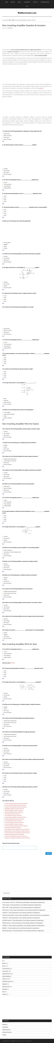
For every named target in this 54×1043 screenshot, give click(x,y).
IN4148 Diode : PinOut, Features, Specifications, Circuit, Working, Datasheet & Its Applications (23, 910)
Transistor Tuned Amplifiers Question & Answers (16, 836)
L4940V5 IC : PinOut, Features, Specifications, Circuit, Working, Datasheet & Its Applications (23, 925)
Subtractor (6, 400)
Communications (6, 968)
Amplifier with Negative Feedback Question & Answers (17, 838)
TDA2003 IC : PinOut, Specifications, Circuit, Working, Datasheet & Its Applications (21, 912)
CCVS (5, 196)
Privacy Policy (29, 1040)
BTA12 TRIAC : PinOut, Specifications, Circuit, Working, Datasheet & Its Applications (21, 907)
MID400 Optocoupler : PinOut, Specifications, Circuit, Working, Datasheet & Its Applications (23, 930)
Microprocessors (6, 986)
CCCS (5, 198)
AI (2, 960)
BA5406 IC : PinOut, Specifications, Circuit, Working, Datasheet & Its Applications (20, 928)
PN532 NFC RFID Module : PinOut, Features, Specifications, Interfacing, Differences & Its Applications (25, 915)
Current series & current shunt (10, 460)
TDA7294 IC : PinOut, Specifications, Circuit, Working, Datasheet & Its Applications (21, 917)
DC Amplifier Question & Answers (12, 814)
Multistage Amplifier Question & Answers (14, 808)
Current (5, 182)
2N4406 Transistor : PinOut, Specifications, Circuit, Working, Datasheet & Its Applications (22, 923)
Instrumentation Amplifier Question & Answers (15, 817)
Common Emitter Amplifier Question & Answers (16, 807)
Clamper (5, 248)
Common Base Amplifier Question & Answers (15, 805)
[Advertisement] (27, 157)
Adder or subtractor (8, 417)
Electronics (4, 979)
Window (5, 285)
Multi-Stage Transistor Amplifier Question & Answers (17, 829)
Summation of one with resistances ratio (12, 552)
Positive (5, 447)
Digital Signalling (6, 976)
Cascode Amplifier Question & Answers (14, 824)
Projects (4, 994)
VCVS (5, 199)
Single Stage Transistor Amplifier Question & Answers (17, 831)
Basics (3, 966)
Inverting (5, 168)
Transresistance (7, 186)
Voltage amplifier (7, 187)
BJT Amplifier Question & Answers (13, 827)
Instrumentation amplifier (9, 414)
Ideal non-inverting (8, 135)
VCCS (5, 201)
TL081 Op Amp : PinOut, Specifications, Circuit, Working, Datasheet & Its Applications (21, 905)
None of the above (7, 139)
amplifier (41, 88)
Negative (6, 445)
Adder (5, 398)
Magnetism (5, 984)
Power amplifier (7, 412)
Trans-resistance (7, 503)
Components (5, 971)
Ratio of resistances (8, 550)
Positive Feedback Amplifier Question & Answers (16, 826)
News (3, 991)
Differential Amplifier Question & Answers (14, 819)
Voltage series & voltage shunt (10, 459)
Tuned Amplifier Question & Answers (13, 815)
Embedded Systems (7, 981)
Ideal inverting (7, 133)
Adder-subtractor (7, 402)
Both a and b (6, 137)
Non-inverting (6, 170)
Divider (5, 246)
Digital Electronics (6, 973)
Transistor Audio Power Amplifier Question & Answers (17, 832)
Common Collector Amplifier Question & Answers (16, 803)
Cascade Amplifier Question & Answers (14, 812)
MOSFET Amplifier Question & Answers (14, 810)
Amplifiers (12, 663)
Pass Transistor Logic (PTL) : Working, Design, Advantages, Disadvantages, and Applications (23, 902)
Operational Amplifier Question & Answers (14, 834)
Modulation (4, 989)
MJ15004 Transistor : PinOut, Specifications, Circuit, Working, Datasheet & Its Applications (23, 920)
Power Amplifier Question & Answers (13, 820)
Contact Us (22, 1040)
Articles (4, 963)
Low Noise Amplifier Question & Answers (14, 822)
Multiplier (6, 244)
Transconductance (8, 184)
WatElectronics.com (27, 13)
